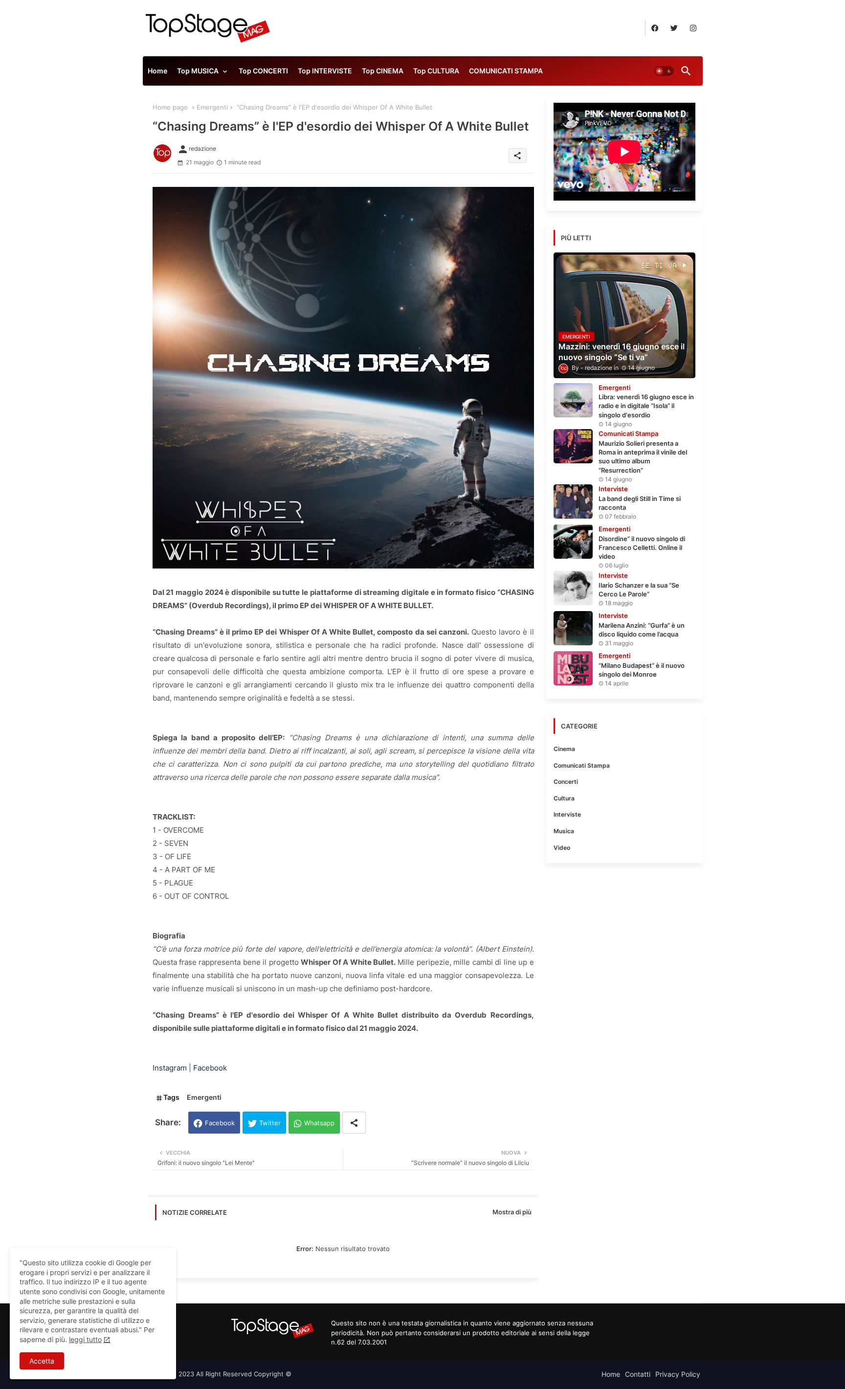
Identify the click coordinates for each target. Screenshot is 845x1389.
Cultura (564, 798)
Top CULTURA (436, 71)
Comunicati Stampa (582, 765)
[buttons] (655, 28)
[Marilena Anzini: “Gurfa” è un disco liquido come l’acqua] (573, 628)
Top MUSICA (198, 71)
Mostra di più (512, 1212)
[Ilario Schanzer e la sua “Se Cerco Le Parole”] (573, 588)
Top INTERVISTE (325, 71)
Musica (564, 831)
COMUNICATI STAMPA (506, 71)
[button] (664, 71)
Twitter (270, 1123)
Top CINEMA (382, 71)
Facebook (220, 1123)
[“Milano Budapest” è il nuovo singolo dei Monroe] (573, 668)
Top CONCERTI (263, 71)
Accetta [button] (41, 1361)
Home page (170, 107)
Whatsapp (319, 1123)
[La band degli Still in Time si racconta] (573, 501)
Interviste (567, 814)
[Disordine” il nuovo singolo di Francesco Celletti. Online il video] (573, 541)
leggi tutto (85, 1339)
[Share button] (354, 1123)
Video (562, 847)
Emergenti (212, 107)
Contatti (637, 1374)
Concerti (566, 781)
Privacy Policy (677, 1374)
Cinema (564, 748)
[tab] (157, 73)
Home (157, 71)
